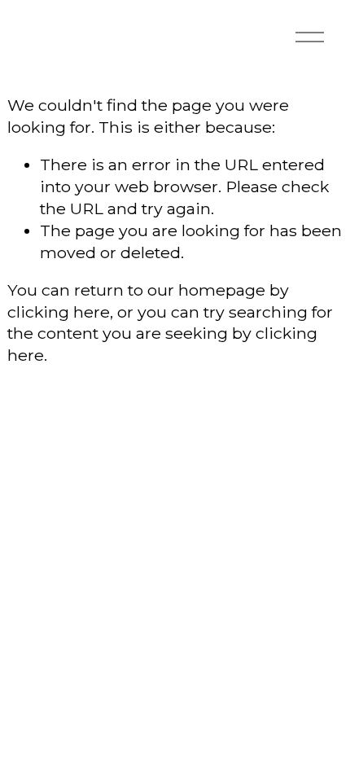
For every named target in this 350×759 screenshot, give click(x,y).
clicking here (58, 312)
